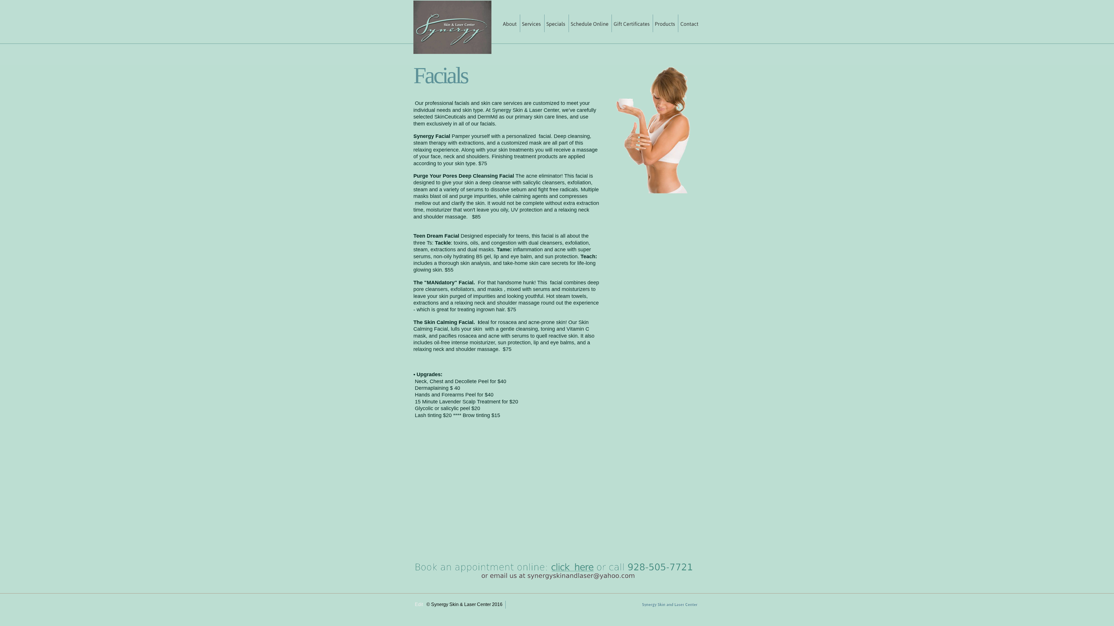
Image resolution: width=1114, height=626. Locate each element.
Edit (419, 604)
